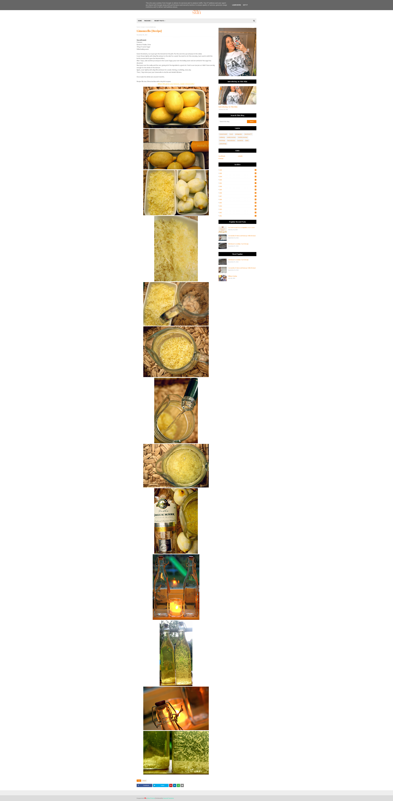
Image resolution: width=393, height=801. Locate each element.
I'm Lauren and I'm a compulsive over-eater (241, 227)
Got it (245, 5)
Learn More (236, 5)
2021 (237, 183)
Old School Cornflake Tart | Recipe (238, 244)
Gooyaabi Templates (168, 798)
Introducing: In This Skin (228, 107)
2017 (237, 196)
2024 (237, 176)
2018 (237, 193)
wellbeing (222, 137)
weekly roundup (231, 137)
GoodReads (222, 156)
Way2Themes (151, 798)
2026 (237, 170)
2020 (237, 186)
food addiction (231, 140)
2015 (237, 203)
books (246, 140)
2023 (237, 180)
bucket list (240, 140)
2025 (237, 173)
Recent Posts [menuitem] (159, 21)
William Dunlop (232, 276)
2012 (237, 212)
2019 (237, 190)
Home (138, 27)
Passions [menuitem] (147, 21)
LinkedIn (240, 156)
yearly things (223, 143)
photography (238, 134)
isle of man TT (248, 134)
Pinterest (221, 158)
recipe (142, 27)
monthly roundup (242, 137)
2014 (237, 206)
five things (222, 140)
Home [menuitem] (140, 21)
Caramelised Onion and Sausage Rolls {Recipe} (242, 235)
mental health (223, 134)
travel (231, 134)
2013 (237, 209)
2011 (237, 216)
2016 (237, 199)
